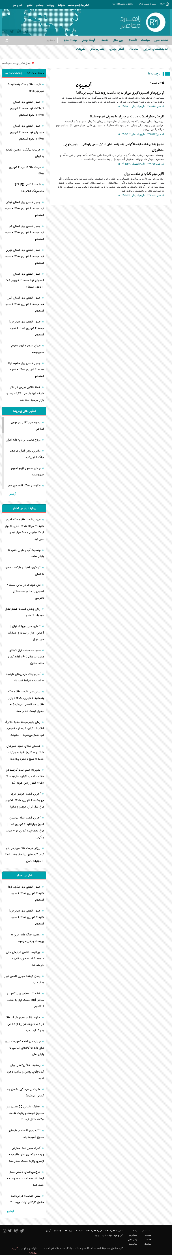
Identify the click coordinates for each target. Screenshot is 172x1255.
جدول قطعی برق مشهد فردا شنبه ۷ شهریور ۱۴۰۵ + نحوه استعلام (26, 893)
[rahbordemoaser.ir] (142, 22)
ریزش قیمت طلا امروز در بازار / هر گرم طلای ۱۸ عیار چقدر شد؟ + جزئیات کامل (24, 855)
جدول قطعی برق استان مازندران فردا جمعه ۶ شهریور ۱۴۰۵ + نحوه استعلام (27, 132)
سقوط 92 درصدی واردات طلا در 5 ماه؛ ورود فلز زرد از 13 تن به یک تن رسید (25, 1024)
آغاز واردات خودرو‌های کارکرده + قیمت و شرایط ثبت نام (25, 677)
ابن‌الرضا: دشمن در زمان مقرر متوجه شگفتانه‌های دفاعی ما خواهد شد (25, 959)
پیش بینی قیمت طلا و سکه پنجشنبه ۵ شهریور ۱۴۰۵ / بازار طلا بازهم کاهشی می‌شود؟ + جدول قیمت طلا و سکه (26, 701)
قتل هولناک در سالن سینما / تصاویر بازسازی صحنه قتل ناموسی (25, 591)
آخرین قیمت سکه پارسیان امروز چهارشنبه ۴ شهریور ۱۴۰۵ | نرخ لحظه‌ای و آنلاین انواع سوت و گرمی (25, 827)
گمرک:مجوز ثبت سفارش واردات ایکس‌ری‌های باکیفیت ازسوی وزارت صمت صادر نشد (26, 1155)
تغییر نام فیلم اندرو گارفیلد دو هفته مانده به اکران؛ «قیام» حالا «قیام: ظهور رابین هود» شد (25, 776)
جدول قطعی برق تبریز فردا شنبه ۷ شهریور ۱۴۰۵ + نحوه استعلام (26, 917)
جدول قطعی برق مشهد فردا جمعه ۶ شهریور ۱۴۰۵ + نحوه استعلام (26, 370)
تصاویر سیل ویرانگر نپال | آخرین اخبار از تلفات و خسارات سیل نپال (26, 633)
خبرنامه (61, 5)
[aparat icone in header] (19, 32)
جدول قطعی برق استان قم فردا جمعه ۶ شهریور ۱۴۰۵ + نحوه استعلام (24, 233)
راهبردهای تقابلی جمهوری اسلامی (27, 425)
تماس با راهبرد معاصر (78, 5)
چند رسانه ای (97, 49)
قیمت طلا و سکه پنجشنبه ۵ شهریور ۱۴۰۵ (26, 87)
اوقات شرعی (106, 1236)
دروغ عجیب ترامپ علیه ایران (23, 439)
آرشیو (29, 5)
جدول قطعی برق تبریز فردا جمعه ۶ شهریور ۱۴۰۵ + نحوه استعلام (26, 328)
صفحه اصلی (161, 40)
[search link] (6, 40)
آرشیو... (11, 494)
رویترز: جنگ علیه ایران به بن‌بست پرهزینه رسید (27, 938)
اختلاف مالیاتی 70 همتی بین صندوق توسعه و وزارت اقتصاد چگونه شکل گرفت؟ (25, 1113)
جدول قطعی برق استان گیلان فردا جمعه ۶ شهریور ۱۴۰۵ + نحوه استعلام (24, 209)
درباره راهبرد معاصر (93, 1231)
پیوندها (50, 5)
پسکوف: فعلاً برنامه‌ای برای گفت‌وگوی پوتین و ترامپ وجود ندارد (25, 1072)
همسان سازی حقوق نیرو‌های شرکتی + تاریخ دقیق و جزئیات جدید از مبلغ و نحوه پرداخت (25, 752)
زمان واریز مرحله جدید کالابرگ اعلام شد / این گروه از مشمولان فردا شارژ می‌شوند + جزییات (24, 729)
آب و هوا (17, 5)
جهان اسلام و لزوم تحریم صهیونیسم (27, 349)
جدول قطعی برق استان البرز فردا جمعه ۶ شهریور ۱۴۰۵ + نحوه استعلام (24, 304)
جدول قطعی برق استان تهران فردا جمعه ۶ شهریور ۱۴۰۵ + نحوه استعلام (24, 256)
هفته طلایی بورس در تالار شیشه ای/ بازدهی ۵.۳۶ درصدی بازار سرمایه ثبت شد (25, 394)
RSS (97, 1235)
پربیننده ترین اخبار (35, 73)
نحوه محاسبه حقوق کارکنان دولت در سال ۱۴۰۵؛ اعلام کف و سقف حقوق (25, 657)
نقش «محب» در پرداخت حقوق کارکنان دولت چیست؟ (27, 1199)
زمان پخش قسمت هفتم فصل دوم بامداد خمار (24, 612)
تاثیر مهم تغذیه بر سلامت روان (144, 174)
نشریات (80, 49)
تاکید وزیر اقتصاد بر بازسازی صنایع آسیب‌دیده (26, 1134)
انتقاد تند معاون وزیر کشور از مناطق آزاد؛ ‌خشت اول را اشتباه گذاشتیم (25, 1000)
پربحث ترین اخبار (13, 73)
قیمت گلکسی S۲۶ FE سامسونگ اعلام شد (29, 188)
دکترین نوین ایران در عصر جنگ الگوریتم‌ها (27, 454)
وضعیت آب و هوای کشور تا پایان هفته (26, 553)
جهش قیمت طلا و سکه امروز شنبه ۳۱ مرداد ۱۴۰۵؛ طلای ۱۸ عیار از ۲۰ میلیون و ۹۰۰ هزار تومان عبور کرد (24, 529)
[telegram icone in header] (26, 32)
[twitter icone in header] (12, 32)
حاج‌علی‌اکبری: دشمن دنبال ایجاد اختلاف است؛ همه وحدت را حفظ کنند (24, 1178)
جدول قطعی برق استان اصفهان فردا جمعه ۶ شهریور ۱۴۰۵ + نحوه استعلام (24, 280)
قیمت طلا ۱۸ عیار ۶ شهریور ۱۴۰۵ (26, 170)
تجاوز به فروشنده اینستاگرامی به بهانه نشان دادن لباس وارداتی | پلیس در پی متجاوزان (113, 147)
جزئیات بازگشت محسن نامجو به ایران (25, 153)
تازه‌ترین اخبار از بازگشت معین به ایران (24, 571)
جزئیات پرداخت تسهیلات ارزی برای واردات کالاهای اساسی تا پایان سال (24, 1048)
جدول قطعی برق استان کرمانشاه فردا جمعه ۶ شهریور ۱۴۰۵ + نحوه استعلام (27, 108)
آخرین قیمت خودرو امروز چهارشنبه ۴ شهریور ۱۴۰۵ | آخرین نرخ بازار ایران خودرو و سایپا (24, 800)
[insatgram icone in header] (5, 32)
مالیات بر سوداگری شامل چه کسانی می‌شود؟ (25, 1092)
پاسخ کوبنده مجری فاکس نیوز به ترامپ (24, 979)
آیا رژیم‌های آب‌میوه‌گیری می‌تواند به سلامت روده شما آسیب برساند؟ (119, 93)
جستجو (39, 5)
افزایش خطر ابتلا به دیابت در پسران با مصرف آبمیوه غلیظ (127, 116)
